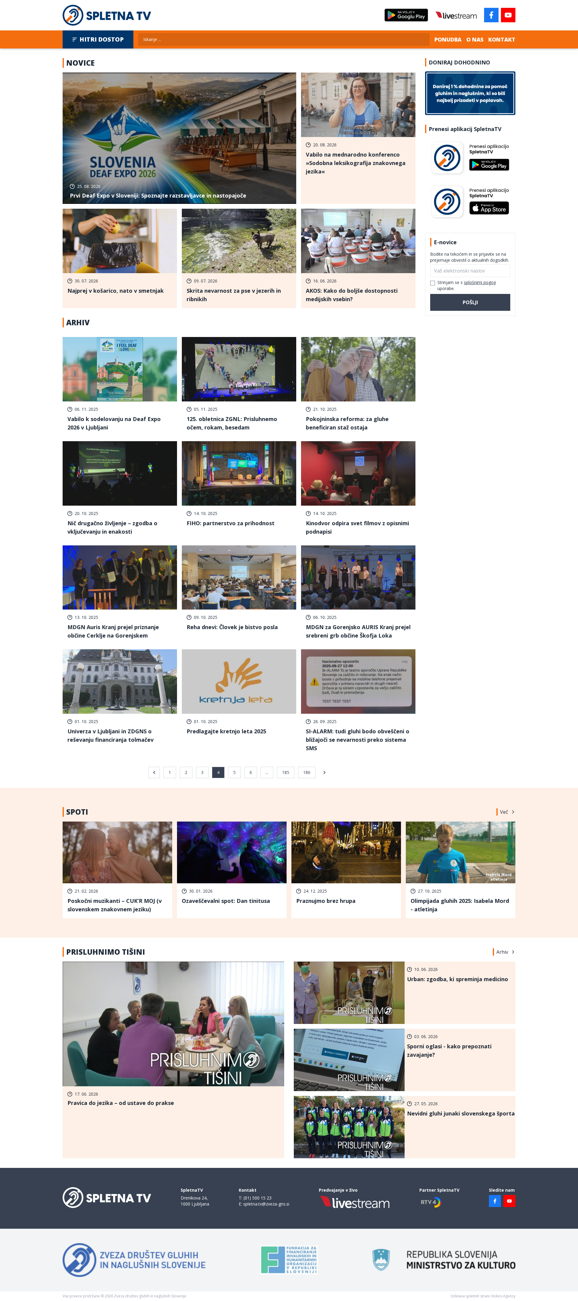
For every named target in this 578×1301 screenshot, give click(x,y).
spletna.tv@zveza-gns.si (266, 1204)
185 (285, 772)
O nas (474, 39)
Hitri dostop (101, 39)
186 (306, 772)
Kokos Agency (503, 1296)
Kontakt (501, 39)
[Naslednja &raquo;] (324, 772)
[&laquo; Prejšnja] (154, 772)
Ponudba (447, 39)
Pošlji (470, 302)
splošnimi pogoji (480, 282)
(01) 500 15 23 (258, 1198)
